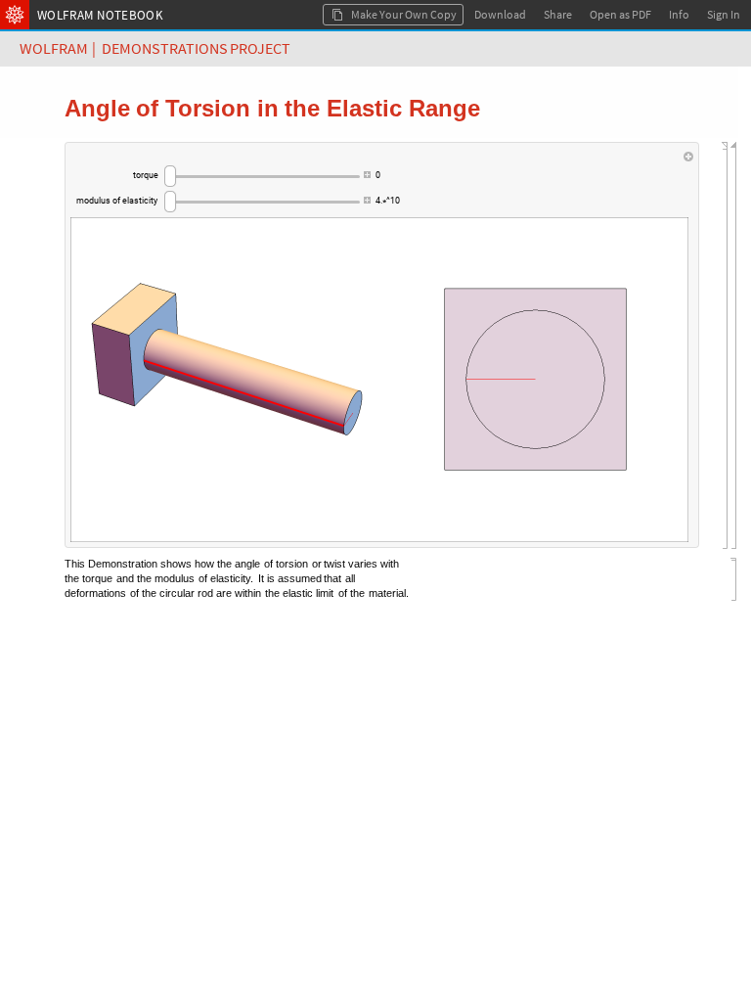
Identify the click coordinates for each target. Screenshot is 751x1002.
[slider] (262, 176)
